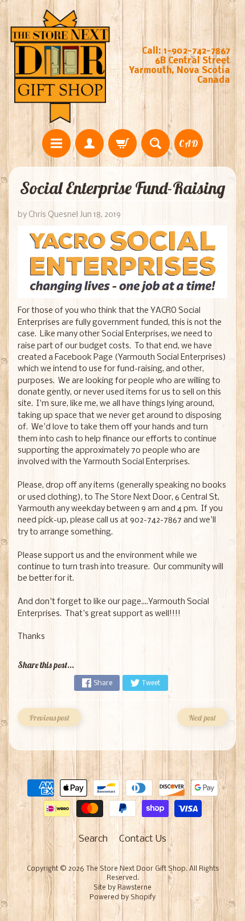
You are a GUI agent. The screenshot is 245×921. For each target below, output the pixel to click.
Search (93, 839)
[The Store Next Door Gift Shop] (60, 66)
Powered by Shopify (122, 897)
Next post (202, 717)
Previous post (49, 717)
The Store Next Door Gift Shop (136, 869)
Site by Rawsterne (122, 887)
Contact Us (142, 839)
